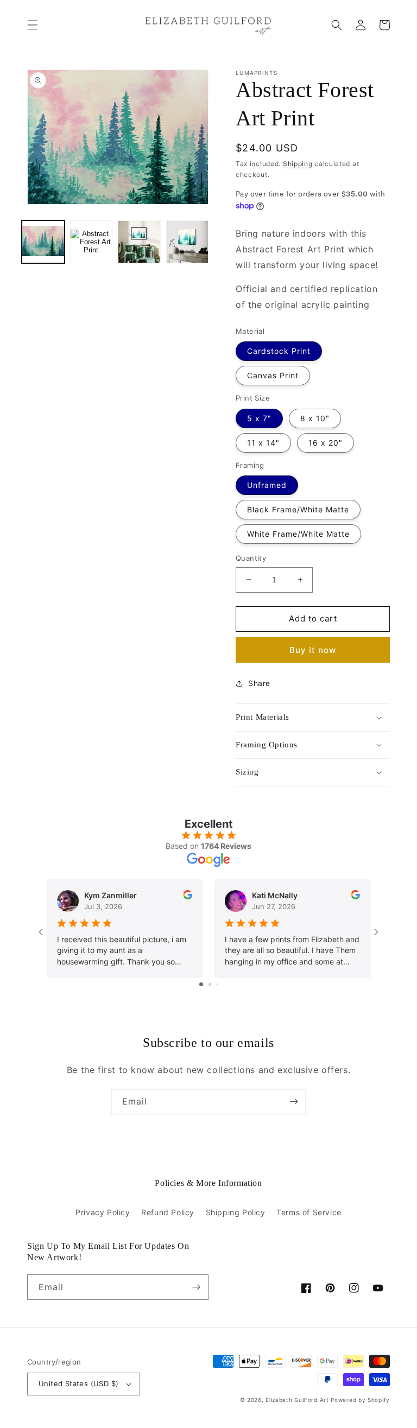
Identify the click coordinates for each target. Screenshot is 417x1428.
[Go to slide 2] (209, 984)
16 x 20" (325, 442)
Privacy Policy (102, 1212)
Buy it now (312, 650)
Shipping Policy (236, 1212)
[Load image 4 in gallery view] (187, 241)
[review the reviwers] (187, 896)
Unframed (267, 485)
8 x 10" (315, 418)
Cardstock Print (279, 351)
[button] (33, 25)
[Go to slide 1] (201, 984)
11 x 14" (263, 442)
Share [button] (259, 683)
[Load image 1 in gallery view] (43, 241)
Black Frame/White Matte (298, 509)
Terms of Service (309, 1212)
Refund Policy (167, 1212)
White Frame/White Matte (298, 533)
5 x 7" (259, 418)
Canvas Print (273, 375)
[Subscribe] (294, 1101)
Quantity (251, 558)
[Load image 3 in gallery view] (139, 241)
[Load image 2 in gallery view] (91, 241)
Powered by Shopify (360, 1400)
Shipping (298, 164)
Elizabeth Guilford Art (297, 1400)
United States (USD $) (78, 1383)
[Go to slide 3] (217, 984)
